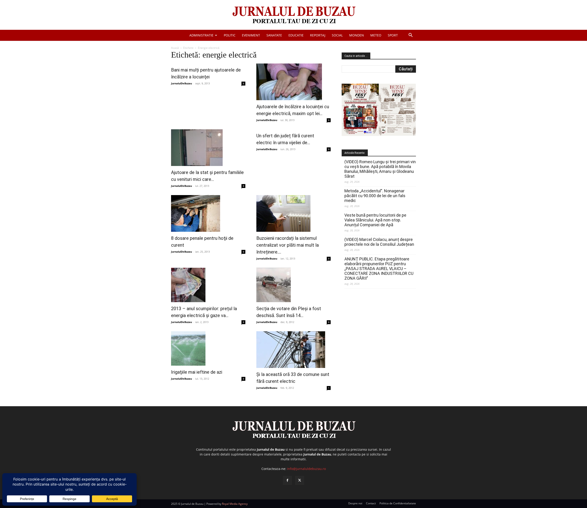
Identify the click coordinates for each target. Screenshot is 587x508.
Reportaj (317, 35)
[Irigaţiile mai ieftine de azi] (208, 348)
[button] (410, 35)
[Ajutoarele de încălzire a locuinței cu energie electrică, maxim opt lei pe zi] (293, 82)
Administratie (201, 35)
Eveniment (251, 35)
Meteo (375, 35)
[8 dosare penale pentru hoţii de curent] (208, 213)
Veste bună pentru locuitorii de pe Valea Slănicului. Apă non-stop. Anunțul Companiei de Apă (375, 220)
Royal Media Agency (235, 504)
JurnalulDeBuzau (181, 83)
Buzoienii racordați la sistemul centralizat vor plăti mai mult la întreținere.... (287, 245)
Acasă (175, 48)
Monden (356, 35)
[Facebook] (287, 480)
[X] (299, 480)
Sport (393, 35)
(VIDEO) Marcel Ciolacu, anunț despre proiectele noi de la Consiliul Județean (379, 242)
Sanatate (274, 35)
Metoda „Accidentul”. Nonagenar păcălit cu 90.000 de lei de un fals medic (374, 195)
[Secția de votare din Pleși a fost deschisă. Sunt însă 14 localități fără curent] (293, 285)
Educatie (296, 35)
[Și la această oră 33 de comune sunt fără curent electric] (293, 349)
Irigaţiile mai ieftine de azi (196, 372)
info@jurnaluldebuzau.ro (306, 469)
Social (337, 35)
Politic (229, 35)
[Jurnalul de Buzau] (293, 15)
